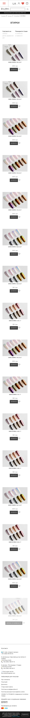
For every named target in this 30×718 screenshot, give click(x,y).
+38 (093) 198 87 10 (9, 661)
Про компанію (5, 679)
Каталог (10, 16)
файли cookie (16, 716)
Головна (3, 16)
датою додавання (7, 35)
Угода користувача (7, 686)
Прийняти (25, 714)
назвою (4, 33)
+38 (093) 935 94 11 (9, 668)
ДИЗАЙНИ (16, 16)
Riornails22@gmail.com (8, 673)
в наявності (18, 35)
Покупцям (4, 682)
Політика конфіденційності (9, 689)
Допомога (4, 684)
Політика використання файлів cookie (12, 691)
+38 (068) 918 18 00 (7, 653)
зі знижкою (18, 33)
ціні (3, 38)
